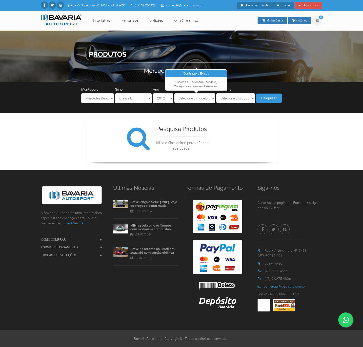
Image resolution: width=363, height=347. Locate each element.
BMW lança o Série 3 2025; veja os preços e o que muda (153, 204)
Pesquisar (269, 98)
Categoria (223, 89)
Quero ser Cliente (257, 5)
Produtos (101, 20)
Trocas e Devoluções (58, 255)
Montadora (90, 89)
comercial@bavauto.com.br (285, 286)
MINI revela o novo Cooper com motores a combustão (150, 227)
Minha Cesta (274, 20)
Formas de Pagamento (59, 247)
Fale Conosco (185, 20)
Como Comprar (53, 239)
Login (286, 5)
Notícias (155, 20)
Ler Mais (72, 223)
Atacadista (310, 5)
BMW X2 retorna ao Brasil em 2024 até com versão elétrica (152, 251)
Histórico (301, 20)
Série (118, 89)
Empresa (129, 20)
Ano (156, 89)
